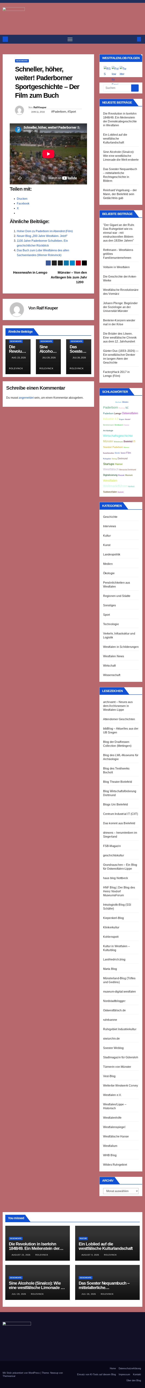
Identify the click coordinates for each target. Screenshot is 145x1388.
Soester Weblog (113, 1047)
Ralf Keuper (39, 107)
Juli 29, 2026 (19, 1294)
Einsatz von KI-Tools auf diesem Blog (96, 1374)
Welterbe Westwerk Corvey (120, 1085)
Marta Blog (110, 968)
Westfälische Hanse (116, 1136)
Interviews (109, 526)
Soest (123, 453)
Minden (125, 402)
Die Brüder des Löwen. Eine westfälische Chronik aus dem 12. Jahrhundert (120, 337)
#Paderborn (58, 111)
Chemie (126, 425)
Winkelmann (118, 442)
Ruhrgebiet (107, 459)
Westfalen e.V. (112, 1094)
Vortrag (114, 459)
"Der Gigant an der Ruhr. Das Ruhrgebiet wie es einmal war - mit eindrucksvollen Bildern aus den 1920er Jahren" (119, 232)
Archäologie (108, 431)
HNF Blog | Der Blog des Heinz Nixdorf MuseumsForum (119, 891)
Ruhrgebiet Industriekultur (119, 1029)
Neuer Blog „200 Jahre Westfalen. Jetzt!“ (42, 235)
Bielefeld (128, 441)
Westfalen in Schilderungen (121, 646)
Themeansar (9, 1376)
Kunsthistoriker (108, 453)
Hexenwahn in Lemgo (29, 272)
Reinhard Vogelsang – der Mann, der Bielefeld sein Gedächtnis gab (120, 194)
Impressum (124, 1374)
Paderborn (110, 407)
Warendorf (109, 402)
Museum (129, 475)
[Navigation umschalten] (70, 39)
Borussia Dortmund (127, 470)
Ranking (122, 408)
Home (113, 1368)
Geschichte (22, 61)
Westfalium (110, 1145)
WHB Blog (110, 1155)
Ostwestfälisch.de (114, 1010)
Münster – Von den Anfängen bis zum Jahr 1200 (69, 277)
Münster (108, 441)
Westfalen (110, 480)
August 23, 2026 (21, 1255)
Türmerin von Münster (117, 1066)
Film (128, 452)
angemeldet (26, 397)
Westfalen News (113, 656)
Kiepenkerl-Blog (113, 917)
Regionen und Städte (116, 595)
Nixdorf (127, 419)
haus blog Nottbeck (115, 878)
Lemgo (117, 413)
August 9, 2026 (91, 1255)
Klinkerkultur (111, 927)
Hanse (119, 464)
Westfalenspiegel (114, 1127)
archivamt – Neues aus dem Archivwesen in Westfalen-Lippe (118, 705)
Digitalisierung (110, 475)
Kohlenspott (110, 936)
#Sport (72, 111)
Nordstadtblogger (114, 1000)
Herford (131, 486)
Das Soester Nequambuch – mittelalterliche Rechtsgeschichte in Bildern (104, 1287)
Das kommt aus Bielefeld (119, 823)
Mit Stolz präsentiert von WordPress (21, 1373)
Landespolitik (111, 554)
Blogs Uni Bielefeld (115, 804)
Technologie (111, 624)
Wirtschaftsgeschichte (118, 435)
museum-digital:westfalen (119, 991)
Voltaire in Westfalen (116, 267)
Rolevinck (41, 1255)
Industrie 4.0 (110, 418)
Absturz (126, 447)
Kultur (107, 535)
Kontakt (137, 1374)
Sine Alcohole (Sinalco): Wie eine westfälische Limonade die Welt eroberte (121, 155)
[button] (133, 39)
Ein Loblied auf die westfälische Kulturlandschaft (115, 138)
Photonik (121, 475)
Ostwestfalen (130, 413)
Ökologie (109, 573)
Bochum (118, 402)
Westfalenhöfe (112, 1117)
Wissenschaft (111, 675)
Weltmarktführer (115, 486)
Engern (121, 419)
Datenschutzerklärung (130, 1368)
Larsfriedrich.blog (114, 959)
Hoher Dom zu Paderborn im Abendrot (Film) (45, 231)
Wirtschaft (109, 665)
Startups (108, 464)
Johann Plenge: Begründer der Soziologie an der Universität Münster (120, 307)
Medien (108, 563)
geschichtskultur (113, 855)
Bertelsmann (108, 425)
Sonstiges (109, 605)
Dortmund (122, 458)
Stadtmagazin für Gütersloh (120, 1057)
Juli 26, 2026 (89, 1294)
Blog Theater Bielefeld (117, 781)
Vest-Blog (109, 1076)
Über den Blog (133, 1380)
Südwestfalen (110, 492)
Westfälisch (111, 469)
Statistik (121, 492)
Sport (106, 614)
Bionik (117, 453)
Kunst (107, 545)
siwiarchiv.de (111, 1038)
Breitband (119, 425)
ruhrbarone (110, 1019)
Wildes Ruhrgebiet (115, 1164)
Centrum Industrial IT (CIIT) (120, 813)
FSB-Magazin (112, 845)
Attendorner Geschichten (119, 719)
